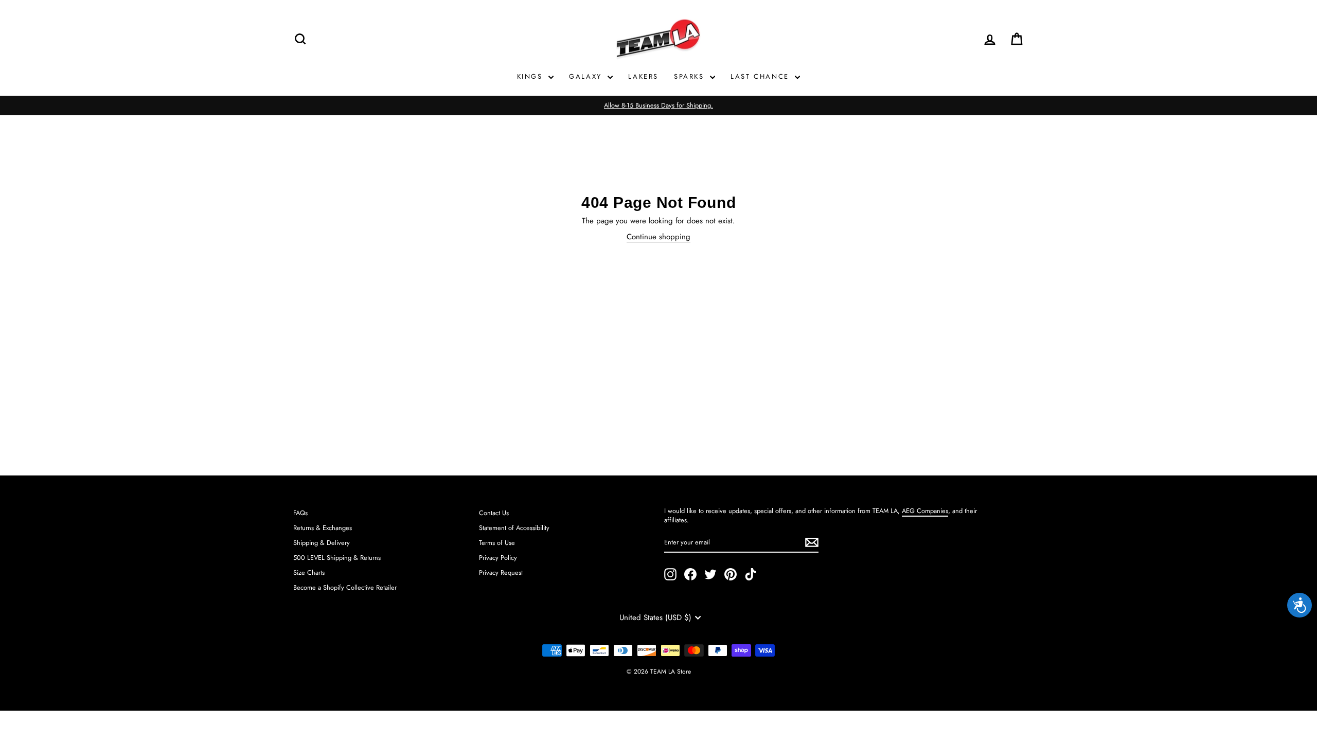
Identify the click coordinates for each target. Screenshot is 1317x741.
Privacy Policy (498, 557)
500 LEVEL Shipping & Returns (337, 557)
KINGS (531, 76)
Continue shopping (658, 237)
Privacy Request (501, 572)
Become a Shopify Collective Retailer (345, 587)
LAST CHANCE (761, 76)
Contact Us (494, 513)
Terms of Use (497, 543)
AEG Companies (925, 511)
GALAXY (587, 76)
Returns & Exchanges (322, 528)
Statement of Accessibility (514, 528)
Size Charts (309, 572)
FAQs (300, 513)
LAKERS (643, 76)
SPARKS (690, 76)
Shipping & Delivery (321, 543)
